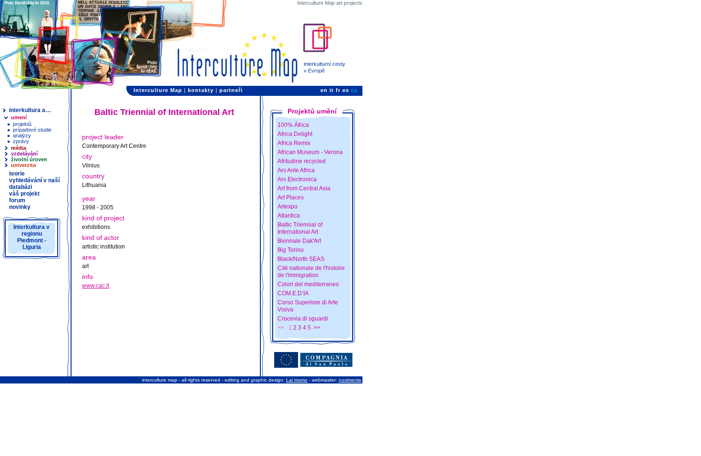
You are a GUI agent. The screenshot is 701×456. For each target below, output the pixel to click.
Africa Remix (294, 143)
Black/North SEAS (301, 259)
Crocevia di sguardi (303, 318)
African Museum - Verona (310, 152)
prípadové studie (32, 130)
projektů (22, 124)
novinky (20, 207)
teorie (17, 173)
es (345, 90)
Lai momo (297, 380)
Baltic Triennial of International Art (300, 228)
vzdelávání (24, 153)
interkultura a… (30, 110)
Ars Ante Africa (296, 170)
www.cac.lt (95, 285)
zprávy (21, 141)
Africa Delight (295, 134)
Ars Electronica (297, 179)
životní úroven (29, 159)
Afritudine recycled (302, 161)
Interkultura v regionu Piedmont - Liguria (31, 237)
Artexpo (288, 206)
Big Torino (291, 250)
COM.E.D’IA (293, 293)
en (324, 90)
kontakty (201, 90)
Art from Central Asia (304, 188)
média (18, 148)
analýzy (22, 135)
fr (338, 90)
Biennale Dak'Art (299, 241)
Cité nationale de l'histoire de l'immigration (311, 272)
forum (17, 200)
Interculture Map (158, 90)
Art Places (291, 197)
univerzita (23, 165)
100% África (293, 125)
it (332, 90)
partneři (231, 90)
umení (19, 117)
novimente (350, 380)
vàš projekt (24, 193)
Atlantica (289, 215)
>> (317, 327)
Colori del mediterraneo (308, 284)
